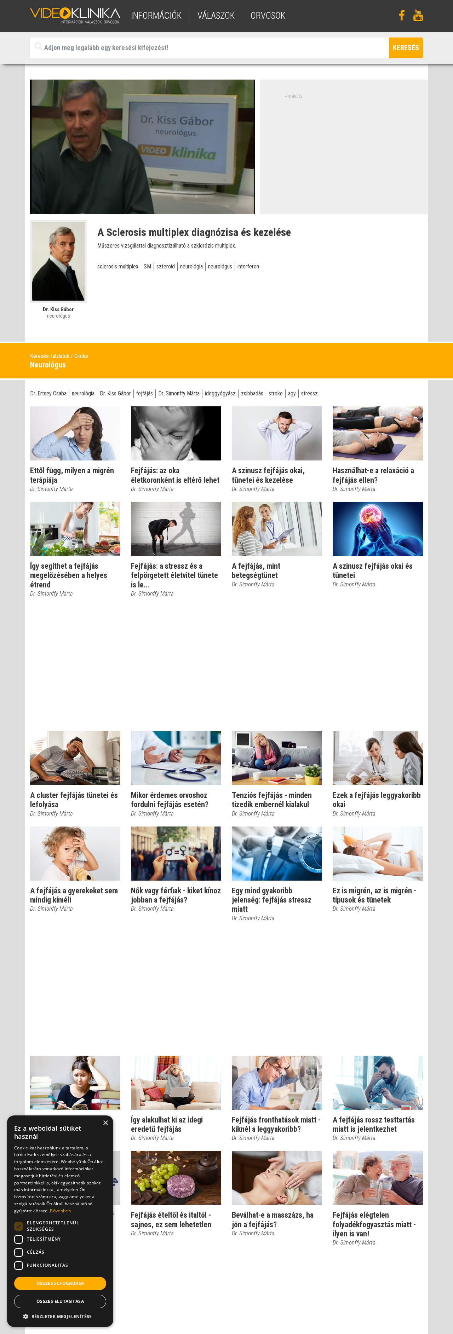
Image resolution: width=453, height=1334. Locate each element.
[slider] (142, 209)
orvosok (268, 16)
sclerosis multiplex (117, 266)
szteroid (165, 266)
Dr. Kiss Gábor (115, 393)
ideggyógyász (220, 393)
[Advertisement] (344, 148)
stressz (309, 393)
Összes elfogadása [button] (60, 1283)
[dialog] (60, 1221)
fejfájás (144, 393)
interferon (248, 266)
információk (156, 16)
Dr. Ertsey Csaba (48, 393)
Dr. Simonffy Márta (179, 393)
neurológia (191, 266)
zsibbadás (252, 393)
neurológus (220, 266)
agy (292, 393)
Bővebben (60, 1211)
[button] (60, 1316)
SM (147, 266)
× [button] (105, 1123)
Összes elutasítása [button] (60, 1301)
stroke (276, 393)
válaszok (216, 16)
